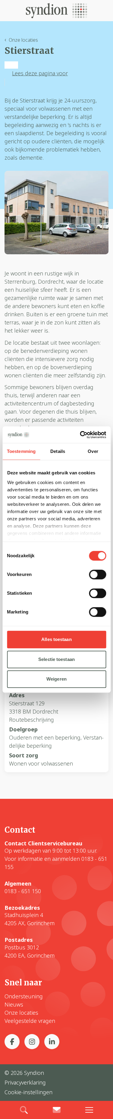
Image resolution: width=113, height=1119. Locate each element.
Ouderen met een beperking (44, 737)
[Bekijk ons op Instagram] (31, 1041)
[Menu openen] (89, 1110)
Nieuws (14, 1004)
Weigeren (56, 678)
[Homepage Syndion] (56, 10)
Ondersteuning (24, 996)
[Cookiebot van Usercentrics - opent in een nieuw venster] (80, 435)
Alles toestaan (56, 639)
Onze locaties (23, 40)
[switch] (97, 574)
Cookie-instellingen (28, 1092)
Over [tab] (93, 451)
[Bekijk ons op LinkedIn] (51, 1041)
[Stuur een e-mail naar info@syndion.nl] (56, 1110)
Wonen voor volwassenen (41, 763)
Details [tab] (57, 451)
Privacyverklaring (25, 1082)
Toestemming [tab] (21, 451)
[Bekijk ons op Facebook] (12, 1041)
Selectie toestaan (56, 659)
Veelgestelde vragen (30, 1020)
